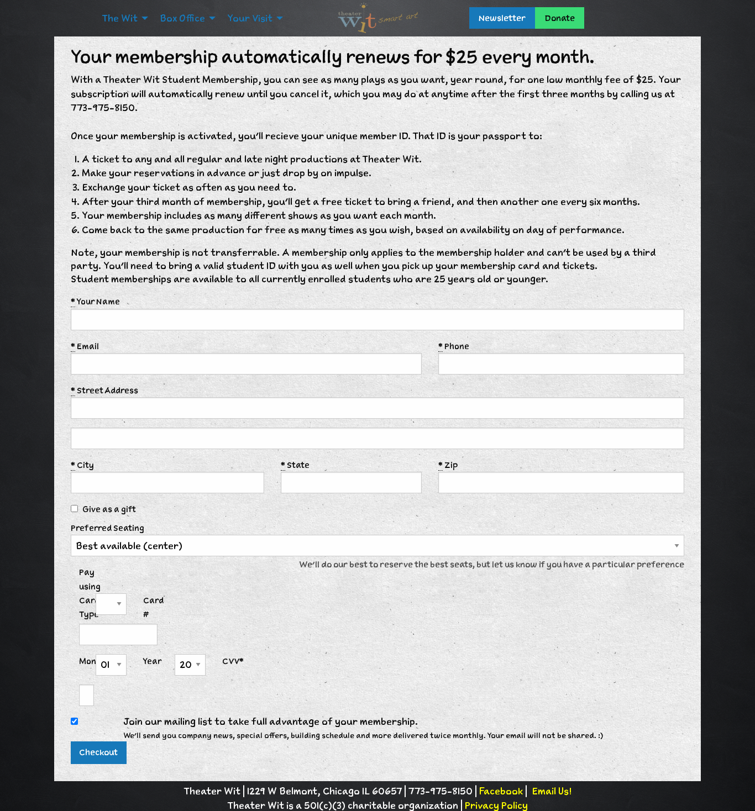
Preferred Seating (107, 528)
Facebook (501, 791)
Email (85, 346)
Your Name (95, 301)
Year (150, 661)
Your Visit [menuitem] (249, 18)
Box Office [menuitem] (182, 18)
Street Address (104, 390)
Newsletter (502, 18)
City (82, 465)
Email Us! (552, 791)
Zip (448, 465)
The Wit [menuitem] (120, 18)
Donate (559, 18)
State (295, 465)
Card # (150, 607)
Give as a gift (109, 509)
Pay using (90, 579)
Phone (453, 346)
